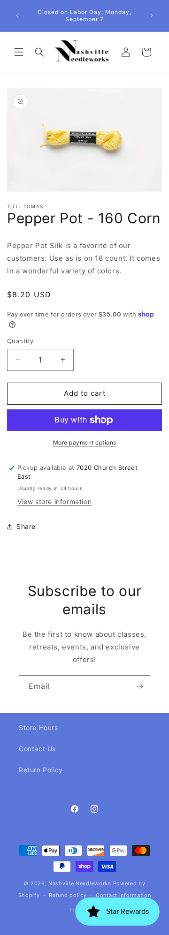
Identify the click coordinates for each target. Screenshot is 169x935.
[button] (18, 52)
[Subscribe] (139, 686)
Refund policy (67, 895)
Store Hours (38, 727)
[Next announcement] (151, 15)
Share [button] (26, 526)
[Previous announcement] (17, 15)
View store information (54, 501)
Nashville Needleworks (79, 883)
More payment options (84, 442)
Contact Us (37, 749)
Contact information (123, 895)
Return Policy (41, 770)
